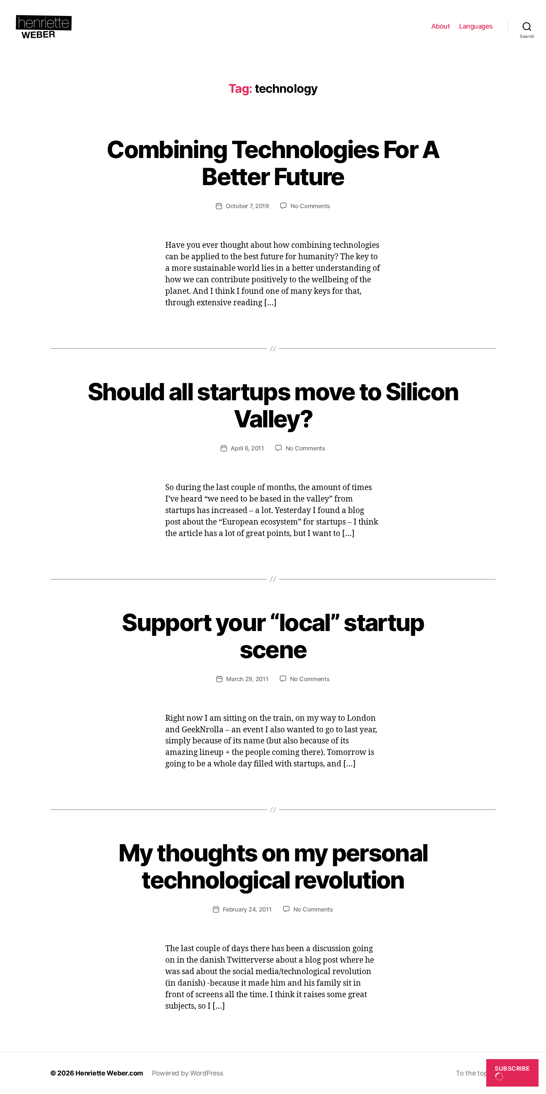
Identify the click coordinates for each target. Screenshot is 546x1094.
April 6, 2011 (247, 448)
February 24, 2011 (247, 909)
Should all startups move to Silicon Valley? (273, 405)
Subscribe (512, 1068)
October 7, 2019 (247, 206)
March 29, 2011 (247, 679)
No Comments (310, 206)
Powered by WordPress (187, 1073)
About (440, 26)
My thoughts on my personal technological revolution (273, 866)
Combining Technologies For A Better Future (273, 163)
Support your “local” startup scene (273, 636)
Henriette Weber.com (109, 1073)
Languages (476, 26)
